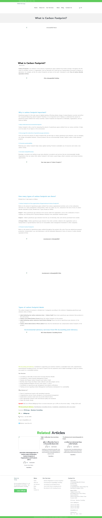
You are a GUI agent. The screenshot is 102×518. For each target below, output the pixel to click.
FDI (27, 462)
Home (35, 8)
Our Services (49, 8)
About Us (41, 8)
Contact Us (69, 8)
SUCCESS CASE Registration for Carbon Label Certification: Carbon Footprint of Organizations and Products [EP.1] (29, 456)
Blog (62, 8)
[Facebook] (84, 1)
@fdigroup (26, 413)
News (58, 8)
